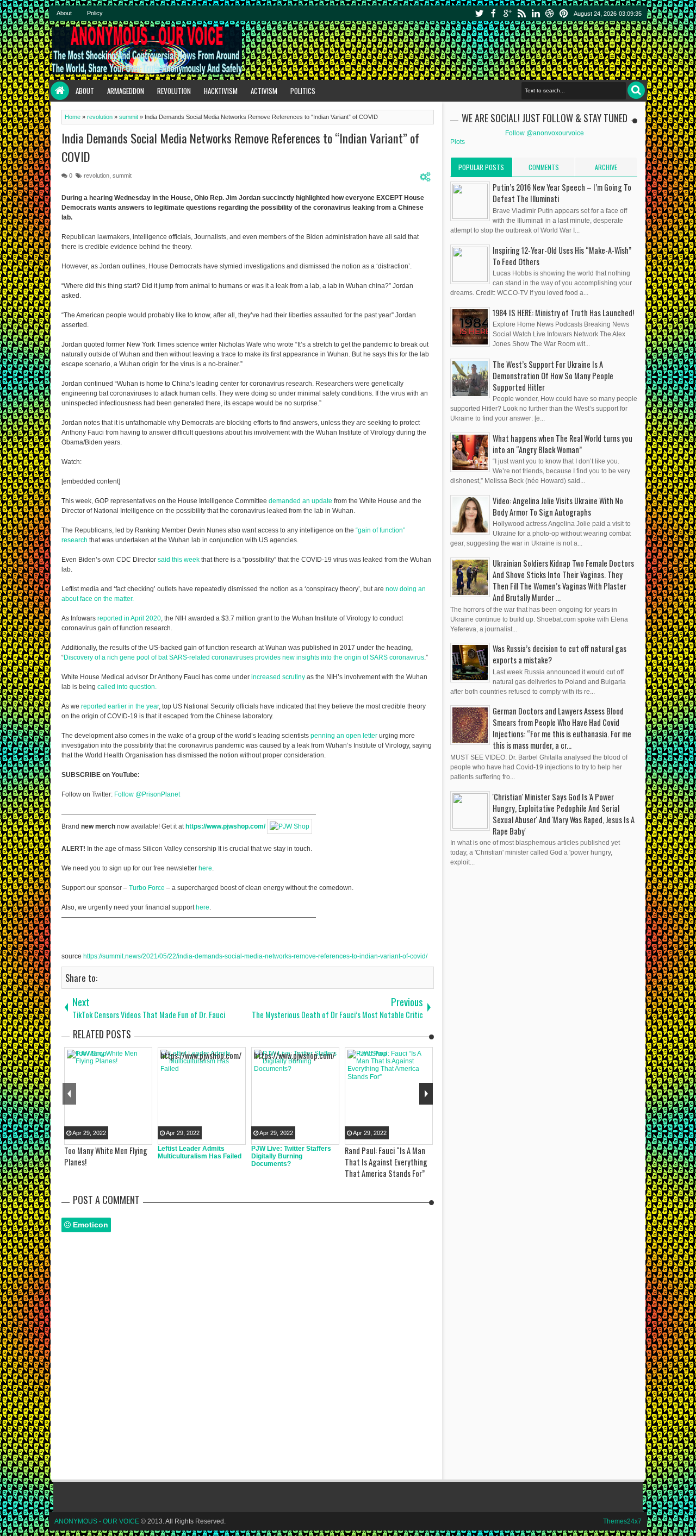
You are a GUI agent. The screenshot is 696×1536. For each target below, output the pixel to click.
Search (636, 90)
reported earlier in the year (120, 706)
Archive (606, 167)
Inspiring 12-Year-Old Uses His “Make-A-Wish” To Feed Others (562, 255)
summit (122, 175)
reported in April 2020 (129, 618)
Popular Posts (481, 167)
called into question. (127, 687)
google (507, 13)
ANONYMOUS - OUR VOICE (96, 1521)
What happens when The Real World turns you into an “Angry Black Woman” (562, 443)
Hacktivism (221, 90)
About (64, 13)
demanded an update (300, 501)
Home (60, 90)
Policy (95, 13)
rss (521, 13)
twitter (479, 13)
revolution (96, 175)
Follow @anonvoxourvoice (544, 133)
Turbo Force (147, 888)
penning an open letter (343, 735)
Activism (264, 90)
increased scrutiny (278, 677)
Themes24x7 (622, 1521)
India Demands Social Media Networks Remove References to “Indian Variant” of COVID (240, 147)
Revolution (174, 90)
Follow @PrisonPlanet (147, 794)
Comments (544, 167)
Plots (457, 142)
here (205, 868)
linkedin (536, 13)
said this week (179, 559)
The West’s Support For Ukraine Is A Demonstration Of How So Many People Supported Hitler (553, 376)
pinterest (564, 13)
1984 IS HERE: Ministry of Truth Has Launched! (563, 312)
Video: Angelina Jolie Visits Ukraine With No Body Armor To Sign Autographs (558, 506)
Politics (302, 90)
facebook (493, 13)
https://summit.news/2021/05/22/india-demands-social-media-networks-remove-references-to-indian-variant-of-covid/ (255, 956)
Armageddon (125, 90)
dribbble (550, 13)
